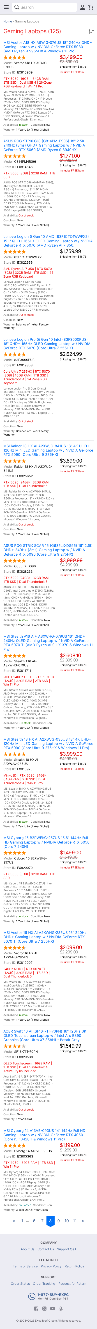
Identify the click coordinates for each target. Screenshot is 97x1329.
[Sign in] (83, 7)
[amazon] (60, 1308)
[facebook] (36, 1308)
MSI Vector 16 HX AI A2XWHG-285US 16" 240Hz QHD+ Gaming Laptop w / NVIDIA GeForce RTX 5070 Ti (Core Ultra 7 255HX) (45, 937)
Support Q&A (66, 1249)
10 (67, 1220)
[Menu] (6, 7)
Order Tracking (44, 1283)
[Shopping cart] (91, 7)
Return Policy (74, 1266)
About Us (27, 1249)
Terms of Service (25, 1266)
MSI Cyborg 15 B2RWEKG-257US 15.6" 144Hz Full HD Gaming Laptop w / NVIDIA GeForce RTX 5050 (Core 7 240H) (46, 842)
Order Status (20, 1283)
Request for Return (72, 1283)
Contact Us (45, 1249)
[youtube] (52, 1308)
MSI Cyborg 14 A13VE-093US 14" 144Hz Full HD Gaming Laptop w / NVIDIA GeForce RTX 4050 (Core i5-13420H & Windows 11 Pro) (44, 1135)
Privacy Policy (51, 1266)
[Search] (16, 7)
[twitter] (44, 1308)
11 (75, 1220)
